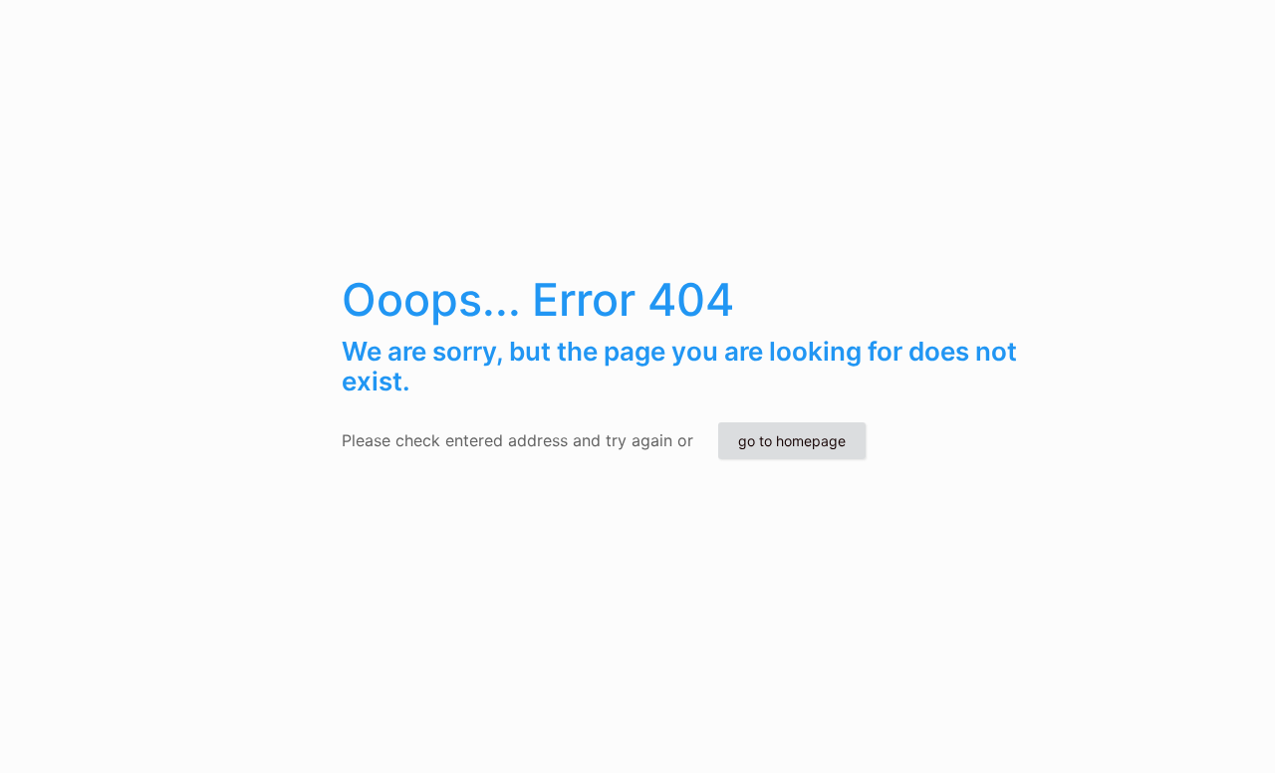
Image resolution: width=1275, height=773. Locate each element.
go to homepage (792, 440)
